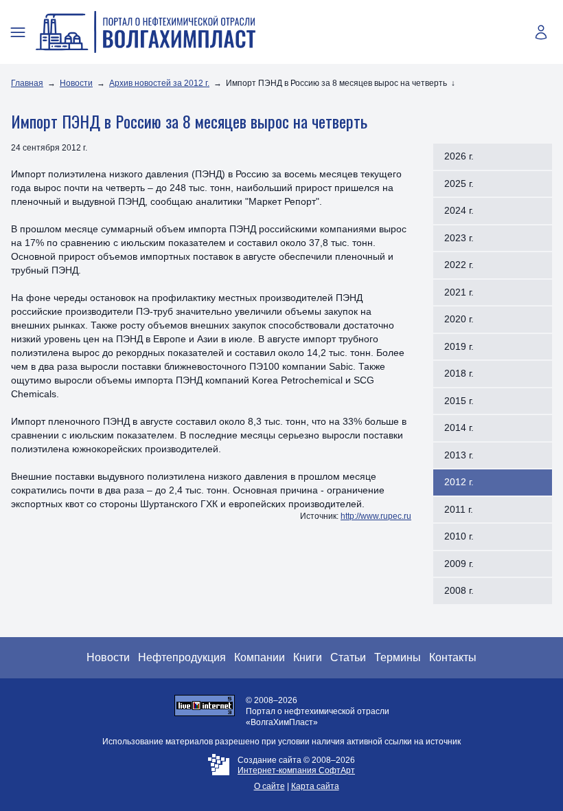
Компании (259, 657)
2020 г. (459, 318)
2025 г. (459, 183)
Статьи (348, 657)
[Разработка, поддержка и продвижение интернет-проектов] (218, 773)
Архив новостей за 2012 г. (159, 83)
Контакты (452, 657)
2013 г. (459, 454)
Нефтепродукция (182, 657)
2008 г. (459, 590)
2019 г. (459, 346)
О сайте (269, 786)
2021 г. (459, 292)
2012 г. (459, 481)
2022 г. (459, 264)
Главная (27, 83)
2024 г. (459, 210)
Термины (397, 657)
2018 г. (459, 373)
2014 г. (459, 427)
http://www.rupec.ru (376, 516)
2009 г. (459, 563)
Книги (307, 657)
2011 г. (458, 509)
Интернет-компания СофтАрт (296, 770)
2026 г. (459, 156)
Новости (76, 83)
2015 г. (459, 400)
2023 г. (459, 237)
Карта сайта (315, 786)
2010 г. (459, 536)
